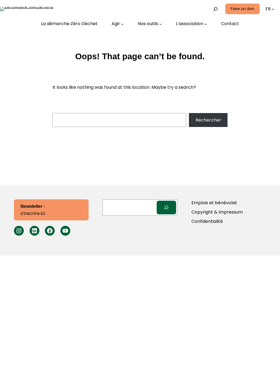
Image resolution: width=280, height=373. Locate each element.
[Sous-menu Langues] (273, 9)
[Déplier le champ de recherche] (215, 9)
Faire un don (242, 8)
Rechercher (208, 120)
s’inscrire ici (33, 210)
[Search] (166, 207)
